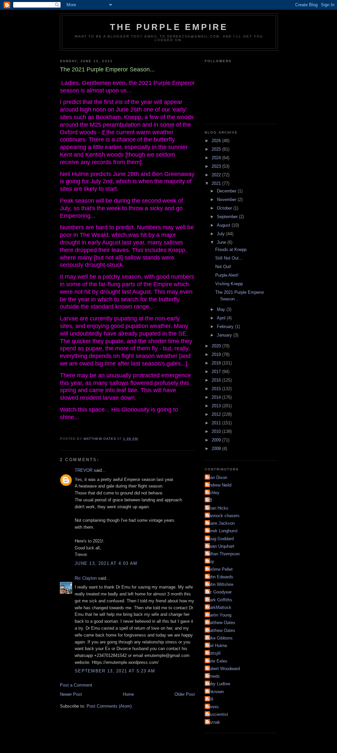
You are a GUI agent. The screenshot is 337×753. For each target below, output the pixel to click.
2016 (217, 380)
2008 (217, 448)
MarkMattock (218, 607)
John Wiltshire (219, 584)
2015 (217, 388)
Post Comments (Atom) (109, 706)
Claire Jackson (220, 523)
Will (209, 699)
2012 (217, 414)
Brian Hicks (217, 508)
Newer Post (71, 694)
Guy (210, 561)
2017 (217, 371)
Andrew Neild (218, 485)
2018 (217, 363)
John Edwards (219, 576)
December (227, 190)
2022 (217, 174)
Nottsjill (213, 653)
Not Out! (223, 266)
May (221, 309)
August (224, 225)
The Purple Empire (169, 27)
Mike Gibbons (219, 638)
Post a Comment (76, 685)
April (222, 317)
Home (128, 694)
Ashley (213, 492)
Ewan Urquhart (220, 546)
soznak (213, 722)
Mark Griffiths (219, 599)
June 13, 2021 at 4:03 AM (106, 563)
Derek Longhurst (222, 530)
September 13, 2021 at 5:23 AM (115, 670)
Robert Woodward (223, 668)
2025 (217, 149)
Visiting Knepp (229, 283)
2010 (217, 431)
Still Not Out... (229, 258)
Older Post (184, 694)
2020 (217, 345)
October (225, 208)
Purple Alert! (227, 275)
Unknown (215, 691)
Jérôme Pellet (219, 569)
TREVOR (83, 470)
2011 (217, 422)
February (226, 326)
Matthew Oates (220, 622)
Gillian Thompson (223, 553)
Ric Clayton (86, 578)
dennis (212, 706)
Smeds (213, 676)
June (222, 242)
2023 (217, 166)
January (225, 335)
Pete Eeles (216, 661)
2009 (217, 440)
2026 (217, 140)
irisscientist (217, 714)
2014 (217, 397)
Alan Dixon (216, 477)
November (227, 199)
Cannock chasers (223, 515)
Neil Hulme (216, 645)
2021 (217, 183)
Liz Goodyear (219, 592)
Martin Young (218, 615)
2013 (217, 405)
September (228, 216)
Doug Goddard (220, 538)
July (221, 233)
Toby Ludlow (218, 683)
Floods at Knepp (230, 249)
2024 (217, 157)
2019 (217, 354)
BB (209, 500)
